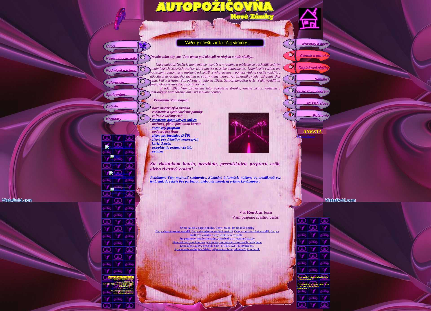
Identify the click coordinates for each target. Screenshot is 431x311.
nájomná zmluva (222, 249)
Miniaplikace (306, 136)
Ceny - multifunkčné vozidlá (251, 231)
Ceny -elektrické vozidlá (227, 235)
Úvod (183, 227)
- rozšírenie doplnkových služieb (173, 120)
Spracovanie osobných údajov (192, 249)
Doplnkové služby (243, 227)
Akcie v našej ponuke (201, 227)
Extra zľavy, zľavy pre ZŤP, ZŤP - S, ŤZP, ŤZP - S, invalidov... (217, 245)
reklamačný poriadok (247, 249)
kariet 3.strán (160, 143)
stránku (156, 151)
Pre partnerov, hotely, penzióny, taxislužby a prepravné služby (217, 238)
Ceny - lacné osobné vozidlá (173, 231)
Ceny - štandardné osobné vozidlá (212, 231)
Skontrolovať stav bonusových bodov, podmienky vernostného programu (217, 242)
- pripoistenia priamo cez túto (171, 147)
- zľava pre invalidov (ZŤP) (170, 135)
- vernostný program (165, 128)
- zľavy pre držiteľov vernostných (174, 139)
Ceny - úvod (223, 227)
